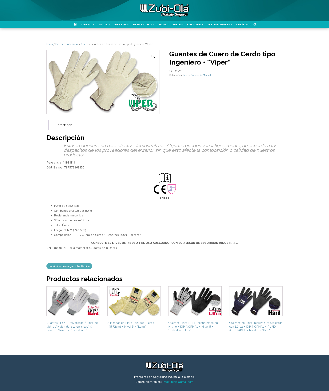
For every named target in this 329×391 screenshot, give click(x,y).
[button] (75, 24)
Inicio (49, 44)
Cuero (84, 44)
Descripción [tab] (66, 125)
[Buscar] (255, 24)
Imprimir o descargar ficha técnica (69, 266)
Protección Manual (66, 44)
